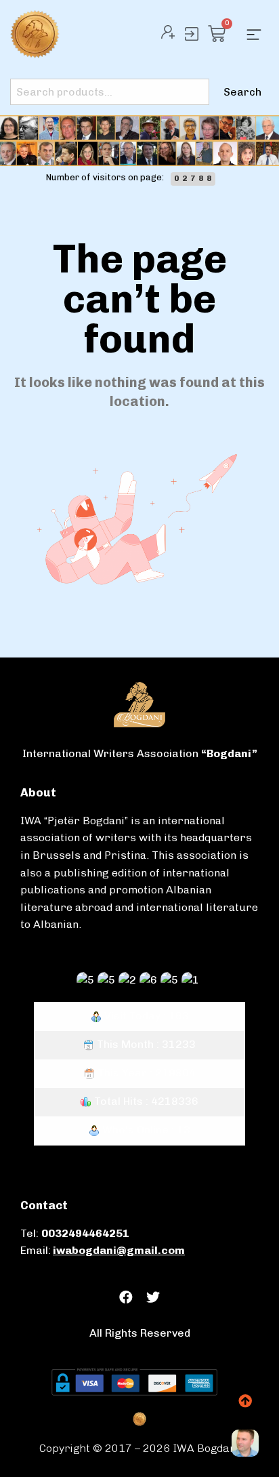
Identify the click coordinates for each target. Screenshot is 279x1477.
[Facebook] (126, 1297)
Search (242, 91)
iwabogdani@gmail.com (119, 1250)
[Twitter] (153, 1297)
